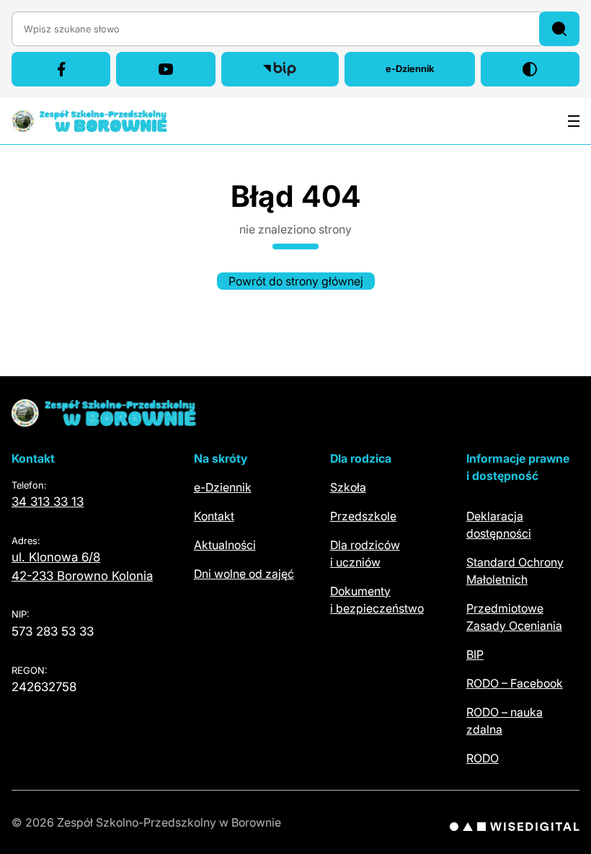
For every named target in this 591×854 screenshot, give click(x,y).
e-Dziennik (430, 72)
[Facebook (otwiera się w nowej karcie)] (61, 69)
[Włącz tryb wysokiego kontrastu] (530, 69)
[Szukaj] (559, 29)
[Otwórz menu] (573, 121)
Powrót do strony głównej (295, 281)
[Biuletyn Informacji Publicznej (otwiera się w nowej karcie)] (280, 69)
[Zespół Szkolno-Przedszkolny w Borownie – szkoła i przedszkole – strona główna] (89, 121)
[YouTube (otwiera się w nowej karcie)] (165, 69)
